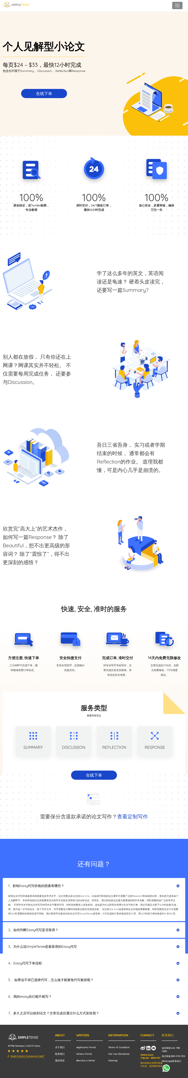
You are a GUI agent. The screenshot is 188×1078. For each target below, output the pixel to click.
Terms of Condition (119, 1047)
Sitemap (113, 1061)
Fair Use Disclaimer (119, 1054)
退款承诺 (60, 1061)
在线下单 (44, 93)
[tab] (94, 886)
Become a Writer (85, 1061)
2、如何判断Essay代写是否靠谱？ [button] (33, 930)
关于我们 (60, 1047)
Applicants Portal (86, 1047)
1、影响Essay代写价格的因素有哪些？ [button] (36, 886)
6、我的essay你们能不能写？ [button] (30, 996)
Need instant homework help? (27, 1056)
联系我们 (60, 1054)
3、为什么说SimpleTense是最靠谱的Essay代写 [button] (42, 946)
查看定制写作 (132, 816)
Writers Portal (84, 1054)
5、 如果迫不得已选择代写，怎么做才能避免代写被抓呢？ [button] (51, 980)
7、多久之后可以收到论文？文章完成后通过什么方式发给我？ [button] (53, 1013)
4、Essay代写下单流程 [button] (25, 963)
